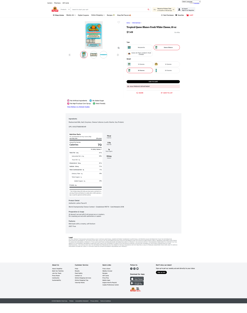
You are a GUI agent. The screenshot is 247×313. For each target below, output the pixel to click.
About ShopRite (57, 268)
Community (55, 278)
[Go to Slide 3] (103, 55)
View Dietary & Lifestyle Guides (78, 107)
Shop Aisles (59, 15)
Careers (49, 3)
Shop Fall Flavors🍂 (124, 15)
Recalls (77, 271)
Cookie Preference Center (110, 285)
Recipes (104, 273)
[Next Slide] (117, 55)
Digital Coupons (83, 15)
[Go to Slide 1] (84, 55)
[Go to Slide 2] (94, 55)
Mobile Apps (106, 280)
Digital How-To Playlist (109, 282)
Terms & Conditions (105, 301)
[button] (191, 15)
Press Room (56, 275)
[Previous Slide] (69, 55)
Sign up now (161, 272)
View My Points (80, 282)
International (136, 23)
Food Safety (78, 273)
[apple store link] (137, 280)
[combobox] (65, 9)
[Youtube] (137, 269)
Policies (71, 301)
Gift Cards (66, 3)
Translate (196, 3)
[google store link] (137, 285)
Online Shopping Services (83, 278)
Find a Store (106, 268)
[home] (55, 9)
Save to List (168, 93)
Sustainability (56, 280)
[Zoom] (118, 47)
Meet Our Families (58, 271)
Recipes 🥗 (111, 15)
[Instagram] (134, 269)
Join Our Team (56, 273)
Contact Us (78, 275)
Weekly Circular (107, 271)
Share (141, 93)
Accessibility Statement (81, 301)
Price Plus (105, 278)
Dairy (128, 23)
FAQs (76, 268)
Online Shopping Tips (81, 280)
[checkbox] (119, 22)
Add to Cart (153, 81)
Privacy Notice (94, 301)
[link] (167, 15)
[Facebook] (131, 269)
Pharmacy (57, 3)
